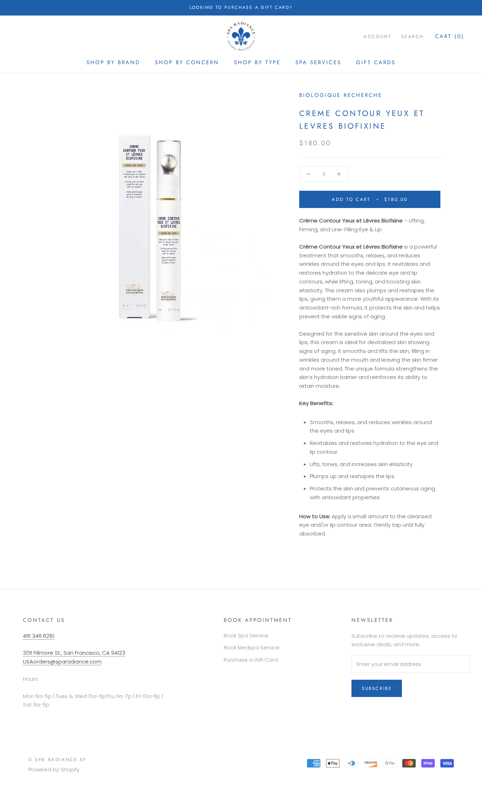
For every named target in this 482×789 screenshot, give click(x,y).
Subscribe (377, 688)
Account (377, 36)
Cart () (449, 36)
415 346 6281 (38, 636)
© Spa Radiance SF (57, 759)
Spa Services (318, 62)
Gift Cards (376, 62)
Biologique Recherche (340, 95)
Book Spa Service (246, 635)
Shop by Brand (113, 62)
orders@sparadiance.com (67, 661)
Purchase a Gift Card (251, 659)
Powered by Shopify (53, 769)
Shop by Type (257, 62)
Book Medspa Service (251, 647)
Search (412, 36)
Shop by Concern (187, 62)
